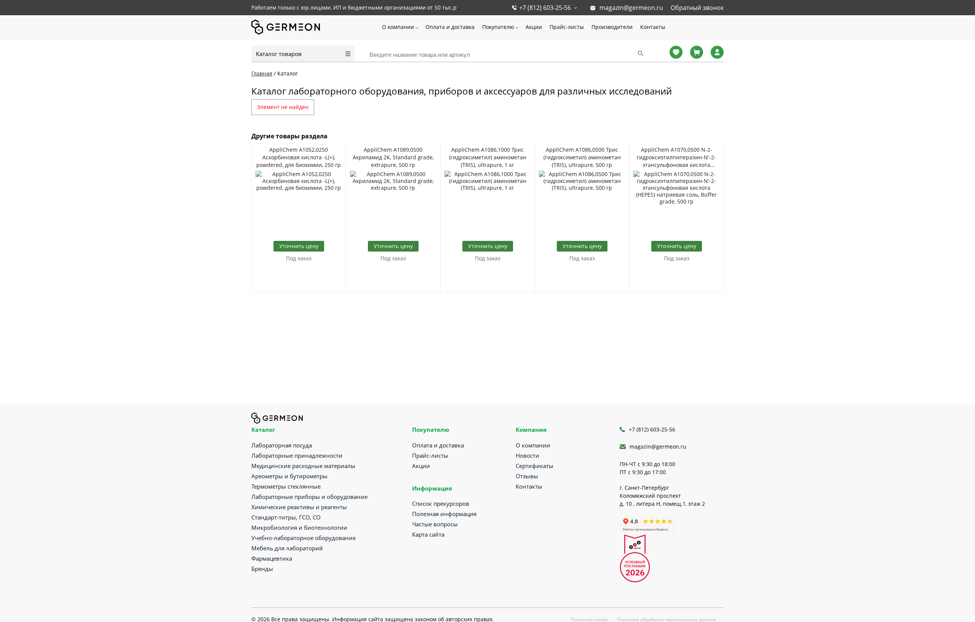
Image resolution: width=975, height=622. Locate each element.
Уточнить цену (298, 246)
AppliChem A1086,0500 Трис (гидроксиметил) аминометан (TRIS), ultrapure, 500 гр (582, 157)
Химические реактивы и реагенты (299, 507)
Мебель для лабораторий (287, 548)
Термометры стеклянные (286, 486)
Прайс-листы (567, 26)
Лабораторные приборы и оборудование (309, 496)
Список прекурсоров (440, 503)
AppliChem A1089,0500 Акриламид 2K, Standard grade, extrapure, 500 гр (393, 157)
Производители (612, 26)
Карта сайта (428, 534)
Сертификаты (534, 466)
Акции (534, 26)
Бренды (262, 568)
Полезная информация (444, 514)
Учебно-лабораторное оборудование (303, 538)
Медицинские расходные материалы (303, 466)
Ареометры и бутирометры (289, 476)
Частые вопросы (435, 524)
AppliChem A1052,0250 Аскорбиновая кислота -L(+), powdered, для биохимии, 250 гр (298, 157)
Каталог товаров (279, 54)
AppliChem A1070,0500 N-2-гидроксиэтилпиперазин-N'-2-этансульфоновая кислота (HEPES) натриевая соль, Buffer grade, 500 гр (676, 157)
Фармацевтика (271, 558)
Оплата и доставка (450, 26)
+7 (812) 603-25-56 (545, 7)
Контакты (652, 26)
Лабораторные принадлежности (296, 455)
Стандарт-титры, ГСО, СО (286, 517)
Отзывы (527, 476)
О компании (398, 26)
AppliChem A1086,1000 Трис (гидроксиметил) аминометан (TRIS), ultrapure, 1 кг (487, 157)
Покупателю (498, 26)
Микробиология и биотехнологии (299, 527)
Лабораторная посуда (281, 445)
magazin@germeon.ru (631, 7)
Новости (527, 455)
